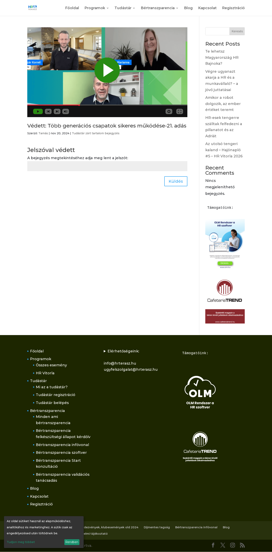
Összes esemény (51, 365)
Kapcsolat (207, 8)
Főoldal (72, 8)
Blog (188, 8)
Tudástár (122, 8)
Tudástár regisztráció (55, 395)
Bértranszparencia (158, 8)
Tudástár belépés (52, 403)
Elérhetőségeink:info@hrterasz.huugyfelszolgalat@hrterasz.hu (131, 360)
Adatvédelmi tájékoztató (89, 533)
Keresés (237, 31)
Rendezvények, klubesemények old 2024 (108, 527)
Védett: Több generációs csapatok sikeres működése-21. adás (106, 126)
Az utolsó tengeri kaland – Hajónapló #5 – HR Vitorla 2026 (224, 150)
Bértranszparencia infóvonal (62, 445)
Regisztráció (233, 8)
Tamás (43, 133)
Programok (94, 8)
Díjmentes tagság (157, 527)
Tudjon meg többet (21, 542)
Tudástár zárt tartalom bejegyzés (95, 133)
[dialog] (44, 532)
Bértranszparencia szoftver (61, 452)
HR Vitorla (45, 373)
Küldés (176, 181)
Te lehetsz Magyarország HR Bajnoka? (222, 57)
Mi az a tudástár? (52, 387)
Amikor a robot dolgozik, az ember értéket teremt (223, 103)
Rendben (71, 542)
